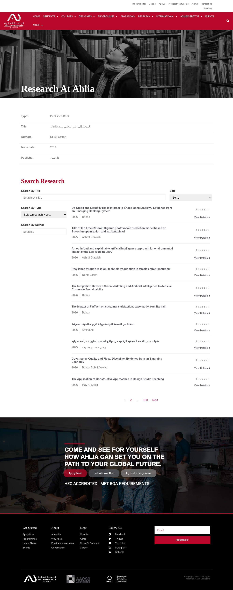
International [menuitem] (165, 16)
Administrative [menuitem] (189, 16)
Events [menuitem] (209, 16)
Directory (207, 8)
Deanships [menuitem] (85, 16)
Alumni (195, 4)
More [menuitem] (36, 25)
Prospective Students (179, 4)
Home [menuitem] (36, 16)
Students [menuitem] (49, 16)
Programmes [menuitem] (106, 16)
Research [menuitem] (144, 16)
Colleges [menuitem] (67, 16)
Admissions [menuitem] (128, 16)
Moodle (152, 4)
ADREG (162, 4)
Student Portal (139, 4)
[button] (228, 21)
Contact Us (206, 4)
